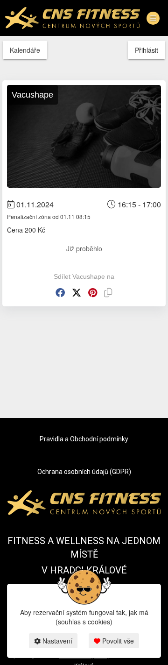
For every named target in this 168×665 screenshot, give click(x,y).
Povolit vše (117, 640)
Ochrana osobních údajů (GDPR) (84, 471)
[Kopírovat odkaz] (108, 292)
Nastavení (56, 640)
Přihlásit (146, 50)
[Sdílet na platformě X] (76, 292)
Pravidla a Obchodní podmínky (84, 439)
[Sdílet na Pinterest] (92, 292)
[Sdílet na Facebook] (60, 292)
